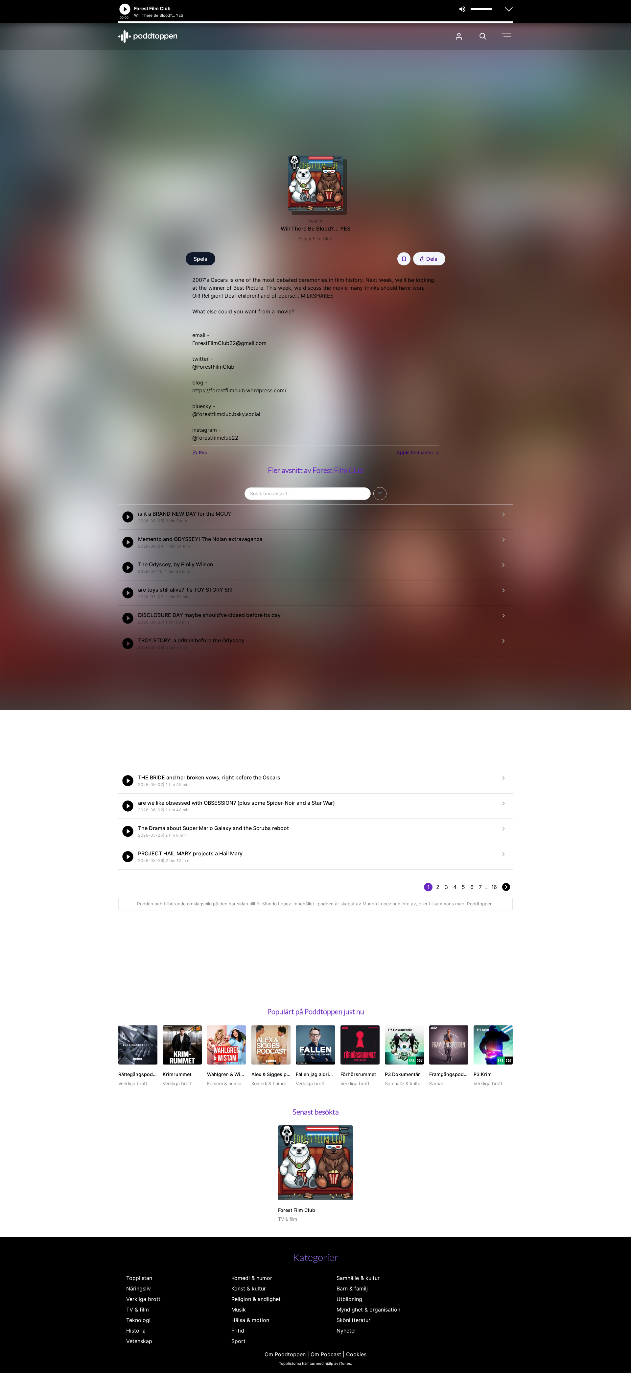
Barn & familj (352, 1288)
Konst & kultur (248, 1288)
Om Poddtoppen (285, 1354)
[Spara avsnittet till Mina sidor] (403, 258)
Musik (238, 1309)
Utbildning (349, 1299)
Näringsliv (138, 1288)
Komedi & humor (251, 1278)
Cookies (356, 1354)
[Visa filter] (379, 493)
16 (494, 887)
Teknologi (138, 1320)
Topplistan (139, 1278)
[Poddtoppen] (147, 36)
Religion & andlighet (256, 1299)
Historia (136, 1330)
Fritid (237, 1330)
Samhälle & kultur (358, 1278)
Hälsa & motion (250, 1320)
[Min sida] (459, 36)
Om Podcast (326, 1354)
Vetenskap (139, 1341)
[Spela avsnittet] (128, 517)
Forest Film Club (315, 238)
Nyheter (346, 1330)
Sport (238, 1341)
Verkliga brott (143, 1299)
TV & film (137, 1309)
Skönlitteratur (353, 1320)
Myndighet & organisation (368, 1309)
